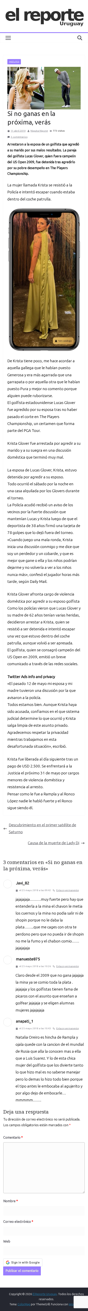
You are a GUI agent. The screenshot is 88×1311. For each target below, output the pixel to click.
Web (6, 1241)
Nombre (10, 1201)
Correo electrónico (18, 1222)
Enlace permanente (67, 890)
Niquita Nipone (39, 130)
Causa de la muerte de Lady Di (53, 843)
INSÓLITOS (14, 62)
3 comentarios (19, 136)
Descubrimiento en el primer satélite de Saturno (42, 828)
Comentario (13, 1137)
